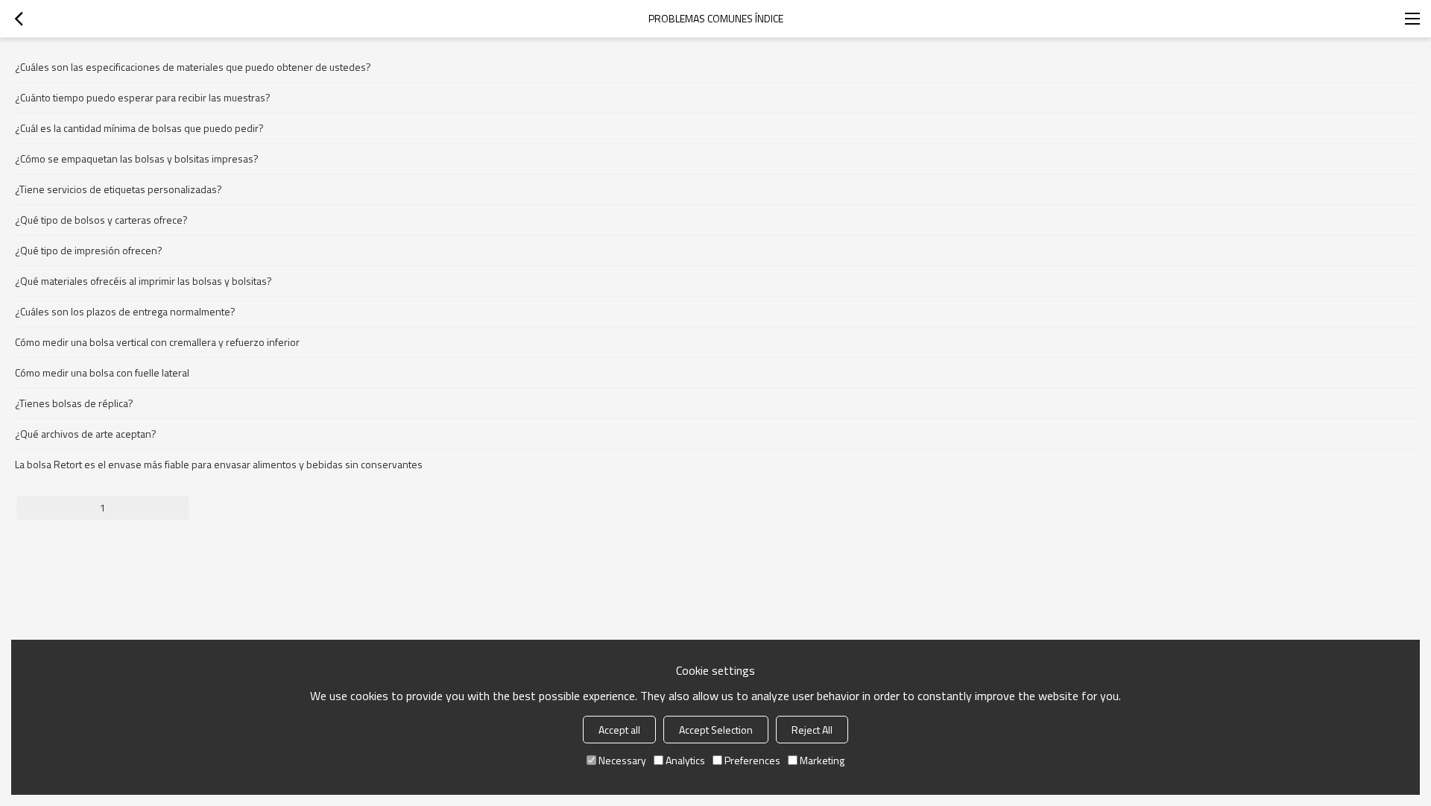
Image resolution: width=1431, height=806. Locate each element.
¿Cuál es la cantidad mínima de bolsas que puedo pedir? (139, 128)
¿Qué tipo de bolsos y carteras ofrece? (101, 219)
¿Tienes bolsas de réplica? (74, 403)
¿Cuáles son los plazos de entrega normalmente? (125, 311)
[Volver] (18, 18)
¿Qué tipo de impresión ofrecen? (88, 250)
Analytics (685, 760)
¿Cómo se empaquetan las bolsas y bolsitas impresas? (137, 158)
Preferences (752, 760)
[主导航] (1412, 18)
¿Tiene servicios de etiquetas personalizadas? (118, 189)
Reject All (812, 729)
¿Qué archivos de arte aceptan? (86, 433)
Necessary (622, 760)
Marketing (822, 760)
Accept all (619, 729)
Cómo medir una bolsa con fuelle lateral (102, 372)
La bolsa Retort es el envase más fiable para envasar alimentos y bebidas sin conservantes (219, 464)
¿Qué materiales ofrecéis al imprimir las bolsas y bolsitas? (143, 281)
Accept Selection (716, 729)
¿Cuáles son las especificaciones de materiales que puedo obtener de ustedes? (193, 67)
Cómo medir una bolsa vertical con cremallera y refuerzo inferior (157, 342)
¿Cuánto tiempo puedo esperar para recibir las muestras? (143, 97)
